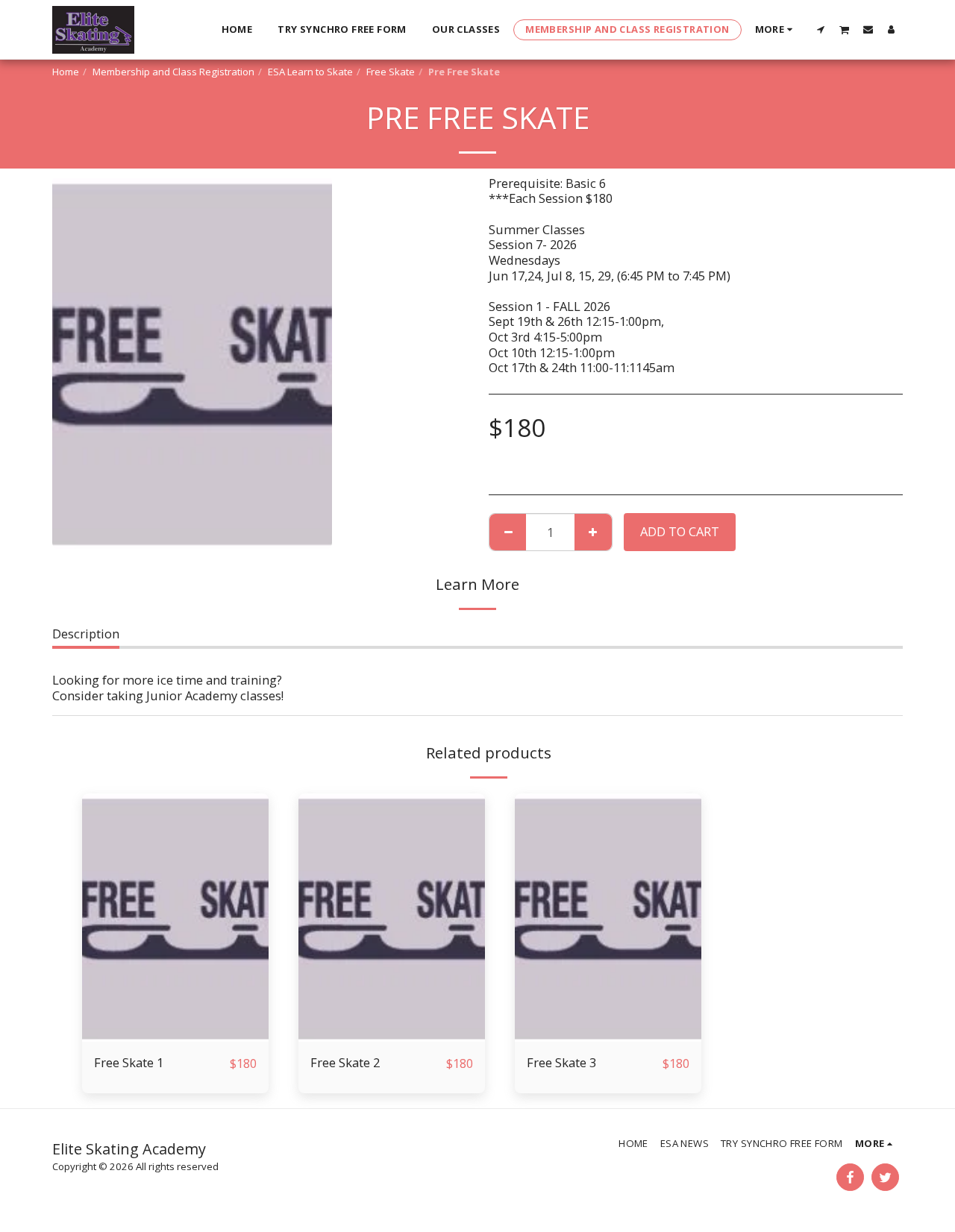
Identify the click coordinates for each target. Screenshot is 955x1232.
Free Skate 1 (128, 1062)
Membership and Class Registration (173, 71)
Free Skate (390, 71)
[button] (821, 29)
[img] (175, 917)
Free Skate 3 (561, 1062)
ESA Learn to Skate (310, 71)
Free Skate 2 (345, 1062)
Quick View (175, 1034)
